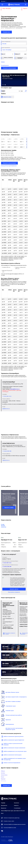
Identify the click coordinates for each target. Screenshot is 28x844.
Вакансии (3, 808)
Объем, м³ (17, 54)
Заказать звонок (14, 589)
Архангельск (4, 775)
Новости (16, 805)
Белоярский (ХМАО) (6, 782)
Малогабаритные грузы (7, 810)
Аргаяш (3, 773)
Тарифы (3, 802)
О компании (17, 808)
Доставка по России (19, 810)
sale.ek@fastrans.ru (15, 389)
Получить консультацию (9, 68)
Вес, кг (3, 54)
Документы (4, 805)
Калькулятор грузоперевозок (9, 165)
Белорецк (3, 780)
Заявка (3, 62)
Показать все (6, 32)
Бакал (2, 777)
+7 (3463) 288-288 (6, 451)
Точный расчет (5, 65)
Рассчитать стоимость (14, 592)
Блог (2, 813)
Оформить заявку (9, 507)
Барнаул (3, 778)
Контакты (16, 802)
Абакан (3, 771)
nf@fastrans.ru (6, 460)
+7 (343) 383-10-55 (6, 396)
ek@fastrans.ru (6, 408)
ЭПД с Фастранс (6, 8)
